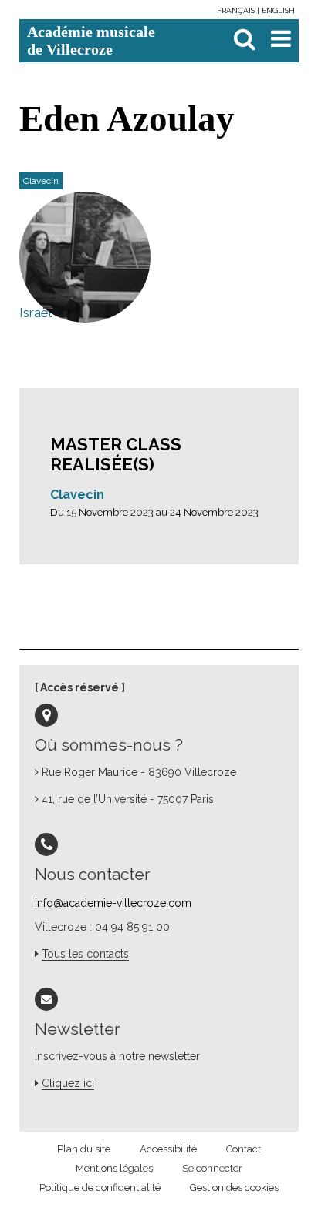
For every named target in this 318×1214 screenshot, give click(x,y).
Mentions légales (114, 1168)
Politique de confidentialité (100, 1187)
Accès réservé (79, 687)
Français (237, 10)
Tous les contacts (85, 954)
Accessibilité (168, 1149)
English (278, 10)
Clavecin (77, 495)
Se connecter (212, 1168)
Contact (243, 1149)
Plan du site (83, 1149)
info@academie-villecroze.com (113, 903)
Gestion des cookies (234, 1187)
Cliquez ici (68, 1083)
